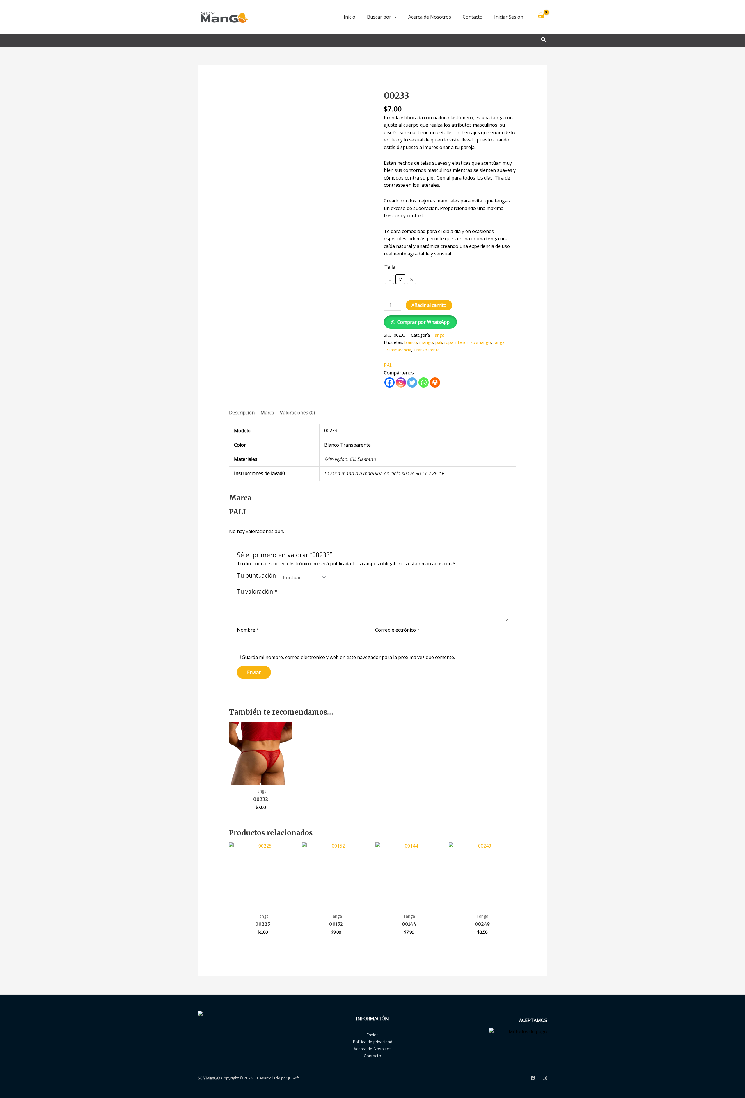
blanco (410, 342)
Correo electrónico (397, 630)
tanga (499, 342)
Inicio (349, 17)
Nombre (248, 630)
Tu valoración (257, 591)
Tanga (438, 335)
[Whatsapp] (423, 382)
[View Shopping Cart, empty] (541, 17)
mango (426, 342)
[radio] (389, 279)
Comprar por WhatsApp (423, 322)
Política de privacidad (372, 1041)
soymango (481, 342)
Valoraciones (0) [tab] (297, 412)
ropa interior (456, 342)
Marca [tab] (267, 412)
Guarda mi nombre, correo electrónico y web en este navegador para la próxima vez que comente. (348, 657)
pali (438, 342)
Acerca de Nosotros (429, 17)
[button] (394, 17)
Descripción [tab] (242, 412)
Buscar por (379, 17)
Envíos (372, 1034)
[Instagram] (401, 382)
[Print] (435, 382)
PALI (389, 365)
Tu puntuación (256, 575)
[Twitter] (412, 382)
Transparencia (397, 350)
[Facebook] (389, 382)
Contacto (473, 17)
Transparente (427, 350)
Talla (389, 267)
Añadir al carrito (428, 305)
